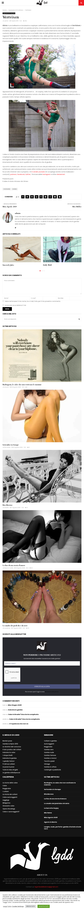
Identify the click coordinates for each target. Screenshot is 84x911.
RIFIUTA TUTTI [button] (30, 906)
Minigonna (6, 803)
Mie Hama (48, 813)
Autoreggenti (49, 744)
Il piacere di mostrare (9, 13)
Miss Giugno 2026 (15, 705)
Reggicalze (48, 747)
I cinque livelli (7, 755)
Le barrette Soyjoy (51, 808)
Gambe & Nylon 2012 (10, 744)
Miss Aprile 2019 (10, 206)
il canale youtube (38, 172)
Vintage (47, 764)
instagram (47, 174)
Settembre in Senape (11, 445)
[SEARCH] (79, 319)
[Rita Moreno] (42, 476)
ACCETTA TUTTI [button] (43, 906)
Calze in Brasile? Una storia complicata (23, 714)
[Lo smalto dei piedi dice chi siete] (42, 596)
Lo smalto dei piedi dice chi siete (15, 626)
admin (6, 21)
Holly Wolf (47, 265)
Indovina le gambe (15, 710)
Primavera (7, 447)
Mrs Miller (76, 206)
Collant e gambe (50, 741)
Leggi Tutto (7, 906)
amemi (6, 387)
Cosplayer (7, 189)
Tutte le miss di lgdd (10, 770)
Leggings (6, 800)
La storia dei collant (10, 794)
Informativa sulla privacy (52, 691)
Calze (5, 786)
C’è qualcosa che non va (18, 724)
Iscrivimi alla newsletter (15, 305)
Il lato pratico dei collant (12, 750)
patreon (13, 174)
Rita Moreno (7, 505)
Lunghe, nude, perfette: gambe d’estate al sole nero (62, 828)
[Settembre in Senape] (42, 416)
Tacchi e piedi (49, 761)
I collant (6, 791)
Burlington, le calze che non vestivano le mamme (22, 385)
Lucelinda (7, 628)
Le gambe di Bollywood (11, 773)
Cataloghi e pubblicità (52, 770)
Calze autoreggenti (10, 797)
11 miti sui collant (9, 764)
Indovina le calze (9, 752)
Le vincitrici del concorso (12, 747)
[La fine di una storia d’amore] (42, 536)
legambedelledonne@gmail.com (46, 887)
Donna (14, 189)
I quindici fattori (8, 761)
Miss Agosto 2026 (50, 817)
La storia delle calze (10, 783)
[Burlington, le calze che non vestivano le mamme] (42, 355)
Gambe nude (49, 752)
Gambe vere (48, 750)
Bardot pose (7, 741)
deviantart (61, 174)
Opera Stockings (9, 809)
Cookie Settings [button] (18, 906)
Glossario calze (8, 806)
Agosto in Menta (50, 822)
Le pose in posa (8, 767)
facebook (21, 174)
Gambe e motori (50, 758)
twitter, (28, 174)
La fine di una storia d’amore (14, 565)
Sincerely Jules (8, 265)
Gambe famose (50, 755)
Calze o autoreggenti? (11, 812)
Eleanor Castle (8, 568)
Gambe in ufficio (50, 767)
